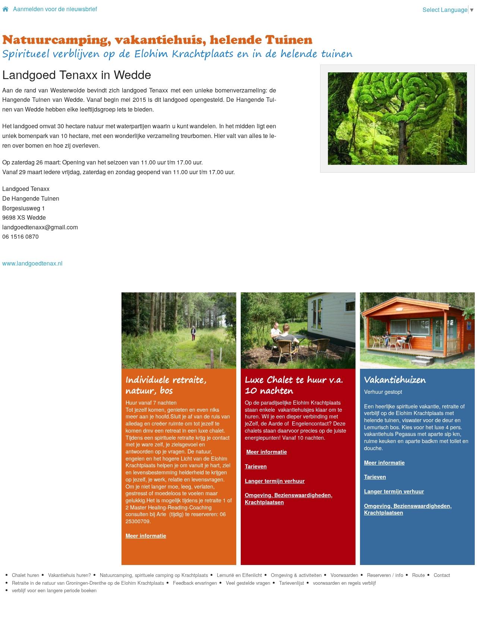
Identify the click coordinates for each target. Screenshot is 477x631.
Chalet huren (25, 574)
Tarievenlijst (291, 582)
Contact (442, 574)
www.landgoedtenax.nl (32, 263)
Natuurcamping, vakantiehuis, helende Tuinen (157, 39)
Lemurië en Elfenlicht (239, 574)
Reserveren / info (385, 574)
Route (418, 574)
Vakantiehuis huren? (69, 574)
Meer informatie (266, 451)
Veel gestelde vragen (248, 582)
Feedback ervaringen (195, 582)
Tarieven (256, 466)
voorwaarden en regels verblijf (344, 582)
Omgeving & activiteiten (296, 574)
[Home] (5, 8)
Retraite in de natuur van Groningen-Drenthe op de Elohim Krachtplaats (88, 582)
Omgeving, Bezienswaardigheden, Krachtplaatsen (288, 498)
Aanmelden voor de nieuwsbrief (55, 8)
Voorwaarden (344, 574)
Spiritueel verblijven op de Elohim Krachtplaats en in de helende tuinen (177, 53)
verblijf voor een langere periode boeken (54, 590)
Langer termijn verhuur (275, 480)
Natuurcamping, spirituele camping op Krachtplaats (154, 574)
